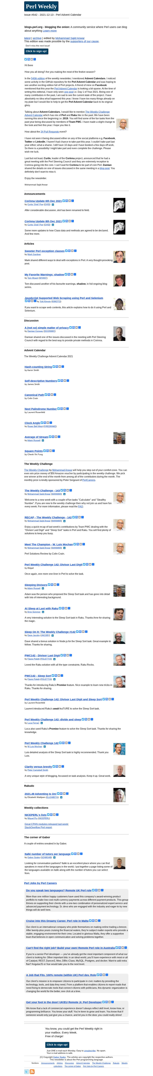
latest (27, 38)
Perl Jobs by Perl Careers (40, 883)
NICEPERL (44, 818)
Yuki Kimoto (45, 301)
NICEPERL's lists (35, 814)
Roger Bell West (35, 426)
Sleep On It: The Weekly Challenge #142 (50, 631)
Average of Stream (36, 437)
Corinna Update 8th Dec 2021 (43, 221)
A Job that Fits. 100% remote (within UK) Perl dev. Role (61, 975)
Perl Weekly (41, 6)
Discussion (69, 1063)
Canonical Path (34, 394)
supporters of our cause (84, 41)
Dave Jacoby (33, 635)
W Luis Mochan (34, 746)
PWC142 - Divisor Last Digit (42, 655)
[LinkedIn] (52, 204)
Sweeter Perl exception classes (45, 251)
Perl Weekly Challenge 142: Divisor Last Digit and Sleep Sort (63, 699)
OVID (47, 204)
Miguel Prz (32, 818)
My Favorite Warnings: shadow (44, 274)
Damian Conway (35, 331)
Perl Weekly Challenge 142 (42, 743)
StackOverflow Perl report (38, 827)
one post (68, 92)
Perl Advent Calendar (65, 88)
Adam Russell (33, 440)
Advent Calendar (83, 1063)
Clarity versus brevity (38, 766)
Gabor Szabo (33, 857)
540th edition (38, 78)
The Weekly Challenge (36, 470)
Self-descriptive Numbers (41, 380)
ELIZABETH (52, 797)
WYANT (43, 278)
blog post (105, 168)
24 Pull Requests (50, 131)
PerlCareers (88, 480)
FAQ (80, 506)
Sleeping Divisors (36, 584)
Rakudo (116, 1063)
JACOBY (45, 635)
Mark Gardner (34, 254)
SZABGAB (46, 857)
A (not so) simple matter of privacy (47, 327)
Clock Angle (32, 423)
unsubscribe (90, 1050)
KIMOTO (56, 301)
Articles (60, 1063)
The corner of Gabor (73, 1066)
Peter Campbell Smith (37, 770)
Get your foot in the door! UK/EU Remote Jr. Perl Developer (64, 1002)
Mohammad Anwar (62, 470)
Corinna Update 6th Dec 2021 (43, 201)
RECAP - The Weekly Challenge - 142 (48, 517)
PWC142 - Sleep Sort (38, 675)
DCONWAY (49, 331)
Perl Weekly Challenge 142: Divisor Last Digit (53, 564)
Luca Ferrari (33, 723)
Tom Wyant (32, 278)
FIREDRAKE (50, 426)
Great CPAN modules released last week (46, 824)
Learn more (50, 30)
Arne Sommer (33, 612)
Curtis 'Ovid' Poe (35, 204)
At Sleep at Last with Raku (41, 608)
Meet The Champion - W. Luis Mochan (49, 544)
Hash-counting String (38, 366)
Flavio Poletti (33, 659)
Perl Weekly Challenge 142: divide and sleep (53, 719)
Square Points (34, 451)
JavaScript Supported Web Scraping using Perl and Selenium (64, 298)
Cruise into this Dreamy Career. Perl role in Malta (57, 920)
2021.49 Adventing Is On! (40, 793)
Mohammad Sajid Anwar (70, 38)
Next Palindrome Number (41, 408)
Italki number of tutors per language (48, 854)
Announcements (48, 1063)
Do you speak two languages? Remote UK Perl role (58, 890)
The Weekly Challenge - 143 (42, 490)
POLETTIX (46, 659)
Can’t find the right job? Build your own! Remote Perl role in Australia (70, 947)
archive (37, 38)
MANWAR (56, 494)
